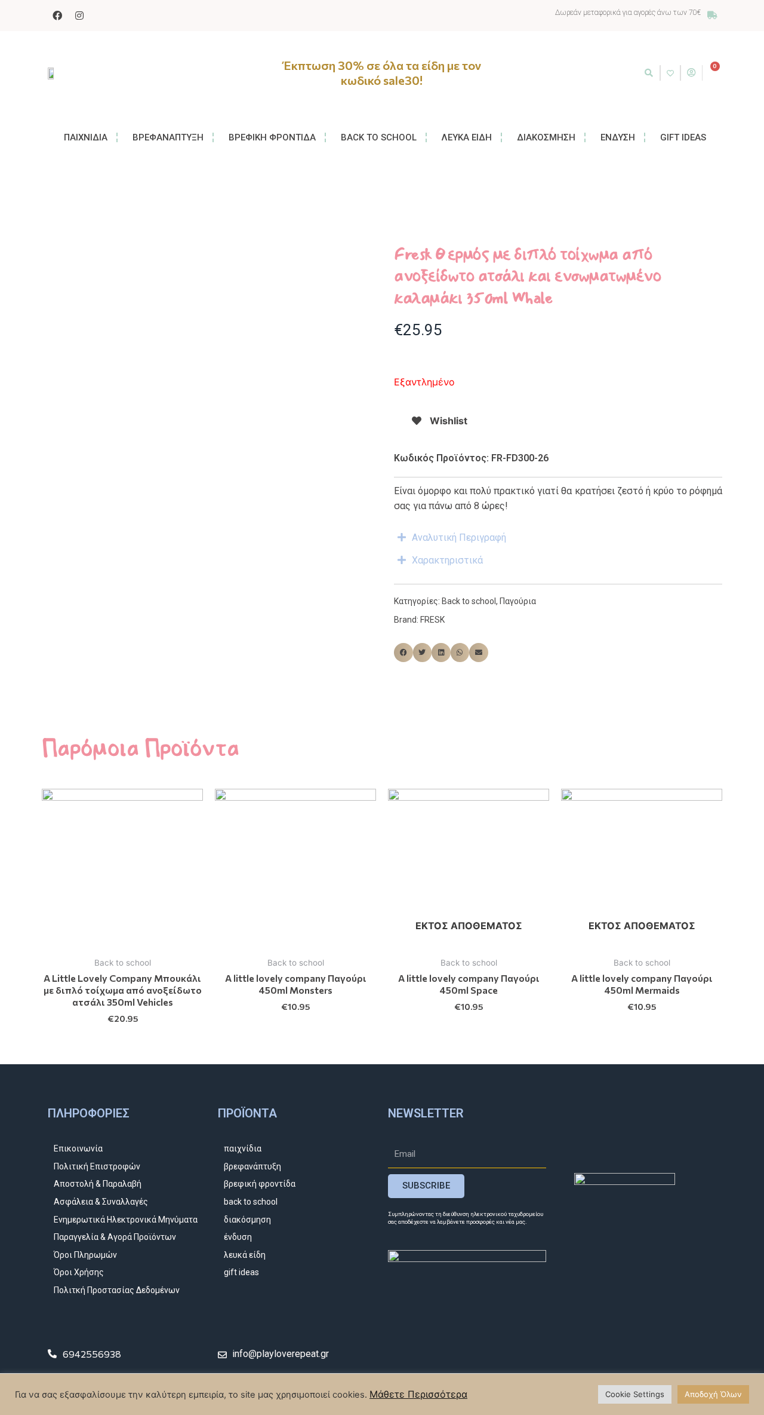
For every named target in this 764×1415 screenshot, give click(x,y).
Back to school (469, 601)
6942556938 (92, 1353)
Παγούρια (518, 601)
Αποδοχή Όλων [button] (713, 1394)
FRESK (432, 619)
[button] (649, 73)
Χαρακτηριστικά (447, 560)
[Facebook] (57, 15)
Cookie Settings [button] (634, 1394)
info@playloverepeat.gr (280, 1353)
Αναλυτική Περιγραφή (459, 537)
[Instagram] (79, 15)
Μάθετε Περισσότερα (418, 1394)
